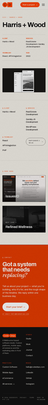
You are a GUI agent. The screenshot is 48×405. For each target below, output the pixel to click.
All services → (8, 384)
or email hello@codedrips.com (15, 314)
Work (4, 17)
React (5, 140)
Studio (28, 338)
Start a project (30, 5)
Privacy (23, 397)
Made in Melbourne (41, 398)
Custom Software (9, 367)
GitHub (29, 378)
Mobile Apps (7, 372)
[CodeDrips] (7, 4)
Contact (29, 355)
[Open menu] (43, 5)
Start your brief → (15, 307)
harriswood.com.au (36, 142)
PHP (4, 150)
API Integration (9, 145)
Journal (29, 350)
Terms (31, 397)
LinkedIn (29, 372)
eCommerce (7, 378)
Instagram (30, 384)
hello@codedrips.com (35, 367)
